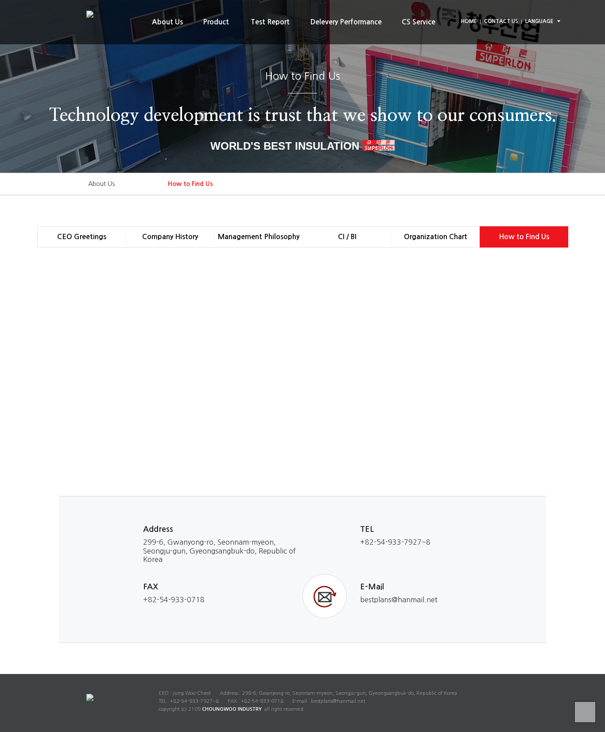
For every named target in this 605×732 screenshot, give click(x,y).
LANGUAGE (539, 21)
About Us (167, 22)
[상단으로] (585, 712)
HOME (469, 21)
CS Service (418, 22)
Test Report (270, 22)
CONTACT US (501, 21)
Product (216, 22)
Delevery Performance (346, 22)
